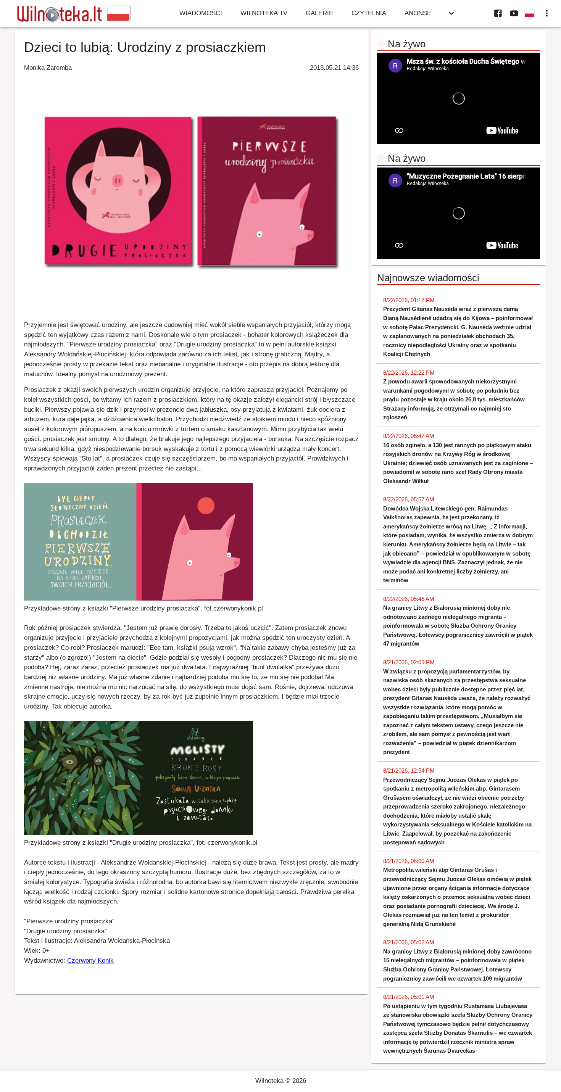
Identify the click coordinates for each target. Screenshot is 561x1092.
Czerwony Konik (90, 960)
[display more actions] (546, 13)
